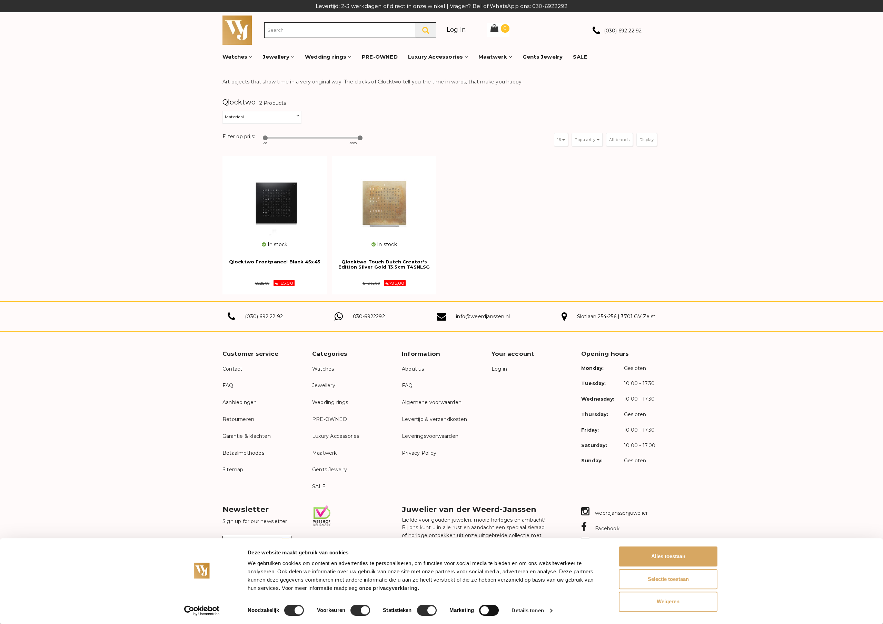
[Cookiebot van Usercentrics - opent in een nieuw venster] (202, 610)
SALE (580, 56)
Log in (499, 369)
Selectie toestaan (668, 579)
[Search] (425, 30)
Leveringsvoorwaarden (430, 436)
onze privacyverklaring (388, 588)
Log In (456, 29)
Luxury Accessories (436, 56)
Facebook (606, 528)
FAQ (228, 385)
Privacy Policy (419, 453)
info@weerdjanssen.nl (483, 316)
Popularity (586, 139)
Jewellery (277, 56)
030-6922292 (369, 316)
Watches (235, 56)
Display (646, 139)
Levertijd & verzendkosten (434, 419)
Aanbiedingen (239, 402)
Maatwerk (493, 56)
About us (413, 369)
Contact (232, 369)
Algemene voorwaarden (432, 402)
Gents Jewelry (543, 56)
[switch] (360, 610)
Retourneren (238, 419)
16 (559, 139)
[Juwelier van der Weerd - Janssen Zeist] (237, 30)
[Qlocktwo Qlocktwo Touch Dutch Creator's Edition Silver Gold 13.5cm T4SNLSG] (384, 198)
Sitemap (232, 469)
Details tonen (528, 610)
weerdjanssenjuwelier (621, 513)
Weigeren (668, 601)
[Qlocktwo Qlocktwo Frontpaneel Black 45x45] (274, 198)
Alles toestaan (668, 556)
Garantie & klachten (246, 436)
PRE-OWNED (380, 56)
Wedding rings (326, 56)
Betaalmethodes (243, 453)
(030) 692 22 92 (623, 31)
